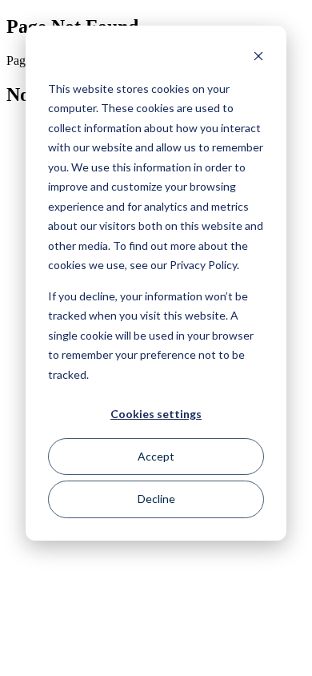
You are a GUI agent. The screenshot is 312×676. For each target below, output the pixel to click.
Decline (156, 498)
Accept (156, 456)
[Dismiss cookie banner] (258, 58)
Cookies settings (156, 413)
